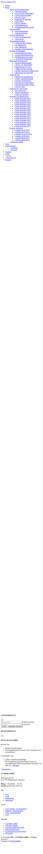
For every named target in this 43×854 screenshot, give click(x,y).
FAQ (7, 794)
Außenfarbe (5, 397)
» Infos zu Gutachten (21, 94)
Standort (4, 399)
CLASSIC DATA (11, 823)
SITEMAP (9, 833)
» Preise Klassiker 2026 (22, 98)
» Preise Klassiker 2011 (22, 126)
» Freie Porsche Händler (22, 15)
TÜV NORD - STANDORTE (16, 809)
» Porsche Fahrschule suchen (24, 85)
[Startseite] (8, 2)
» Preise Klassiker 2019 (22, 112)
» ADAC (16, 343)
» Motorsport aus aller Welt (23, 73)
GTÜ (7, 815)
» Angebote (14, 148)
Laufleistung (5, 372)
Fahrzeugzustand (7, 386)
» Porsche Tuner (19, 17)
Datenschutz (9, 798)
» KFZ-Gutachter (20, 23)
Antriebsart (5, 376)
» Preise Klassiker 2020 (22, 110)
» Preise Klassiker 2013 (22, 124)
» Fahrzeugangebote (21, 31)
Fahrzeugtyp (5, 365)
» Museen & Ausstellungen (23, 77)
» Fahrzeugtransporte (21, 92)
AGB (7, 796)
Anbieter (4, 395)
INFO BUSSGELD (12, 829)
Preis (2, 388)
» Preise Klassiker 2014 (22, 122)
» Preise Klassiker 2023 (22, 104)
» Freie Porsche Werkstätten (24, 13)
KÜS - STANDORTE (13, 813)
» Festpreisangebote (21, 25)
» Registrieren (6, 769)
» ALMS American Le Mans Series (26, 71)
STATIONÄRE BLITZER (14, 827)
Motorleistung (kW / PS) (9, 374)
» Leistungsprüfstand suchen (24, 27)
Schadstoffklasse (6, 378)
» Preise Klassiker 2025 (22, 100)
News (7, 144)
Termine (8, 152)
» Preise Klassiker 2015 (22, 120)
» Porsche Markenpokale (22, 63)
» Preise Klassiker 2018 (22, 114)
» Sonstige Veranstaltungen (23, 49)
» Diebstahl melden (16, 142)
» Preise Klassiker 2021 (22, 108)
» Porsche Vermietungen (22, 81)
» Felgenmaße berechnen (23, 53)
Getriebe (4, 382)
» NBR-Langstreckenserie (23, 69)
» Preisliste (15, 765)
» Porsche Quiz (19, 87)
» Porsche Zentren (20, 11)
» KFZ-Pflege (19, 21)
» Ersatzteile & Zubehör (22, 19)
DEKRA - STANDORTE (14, 811)
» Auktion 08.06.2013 (21, 138)
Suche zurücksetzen (8, 401)
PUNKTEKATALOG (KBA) (15, 831)
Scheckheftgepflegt (7, 370)
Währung (4, 393)
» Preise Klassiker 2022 (22, 106)
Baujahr (3, 363)
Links (7, 154)
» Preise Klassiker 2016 (22, 118)
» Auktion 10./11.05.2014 (23, 134)
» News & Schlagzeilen (22, 37)
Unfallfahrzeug (6, 384)
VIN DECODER (11, 825)
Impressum (9, 800)
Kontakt (8, 160)
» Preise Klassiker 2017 (22, 116)
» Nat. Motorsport (20, 47)
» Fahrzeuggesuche (21, 33)
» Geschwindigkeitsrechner (23, 55)
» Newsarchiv (19, 39)
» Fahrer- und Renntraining (23, 79)
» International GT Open (22, 67)
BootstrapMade (15, 841)
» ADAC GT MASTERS (23, 65)
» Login (8, 156)
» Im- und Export (20, 91)
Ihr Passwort (26, 724)
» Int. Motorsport (20, 45)
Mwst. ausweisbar (7, 391)
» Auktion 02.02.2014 (21, 132)
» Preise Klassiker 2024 (22, 102)
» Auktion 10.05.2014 (21, 136)
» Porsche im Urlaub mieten (24, 83)
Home (7, 5)
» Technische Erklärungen (23, 59)
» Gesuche (13, 150)
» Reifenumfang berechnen (23, 57)
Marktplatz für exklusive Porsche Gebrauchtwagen (23, 208)
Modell (3, 361)
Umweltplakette (6, 380)
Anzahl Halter (6, 368)
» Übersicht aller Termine (23, 43)
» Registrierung (10, 158)
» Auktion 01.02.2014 (21, 130)
